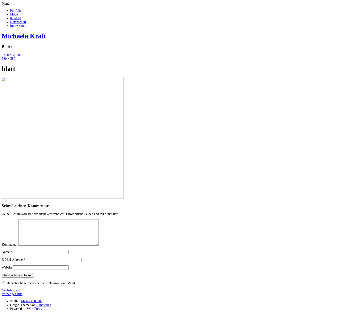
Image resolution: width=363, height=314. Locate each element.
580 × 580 (8, 58)
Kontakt (15, 18)
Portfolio (16, 10)
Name (7, 252)
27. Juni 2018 (11, 55)
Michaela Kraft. (31, 301)
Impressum (17, 25)
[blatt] (63, 197)
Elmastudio (43, 305)
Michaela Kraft (24, 36)
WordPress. (34, 308)
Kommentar (9, 244)
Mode (14, 14)
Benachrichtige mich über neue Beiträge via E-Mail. (41, 283)
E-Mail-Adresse (13, 259)
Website (7, 267)
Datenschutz (18, 22)
